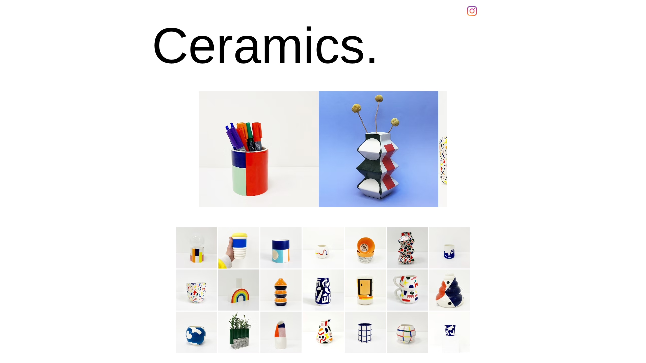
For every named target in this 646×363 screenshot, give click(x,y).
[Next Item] (461, 290)
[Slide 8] (332, 199)
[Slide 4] (320, 199)
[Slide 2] (308, 199)
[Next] (433, 149)
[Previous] (213, 149)
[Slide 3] (314, 199)
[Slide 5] (327, 199)
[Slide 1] (302, 199)
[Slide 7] (338, 199)
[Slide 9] (344, 199)
